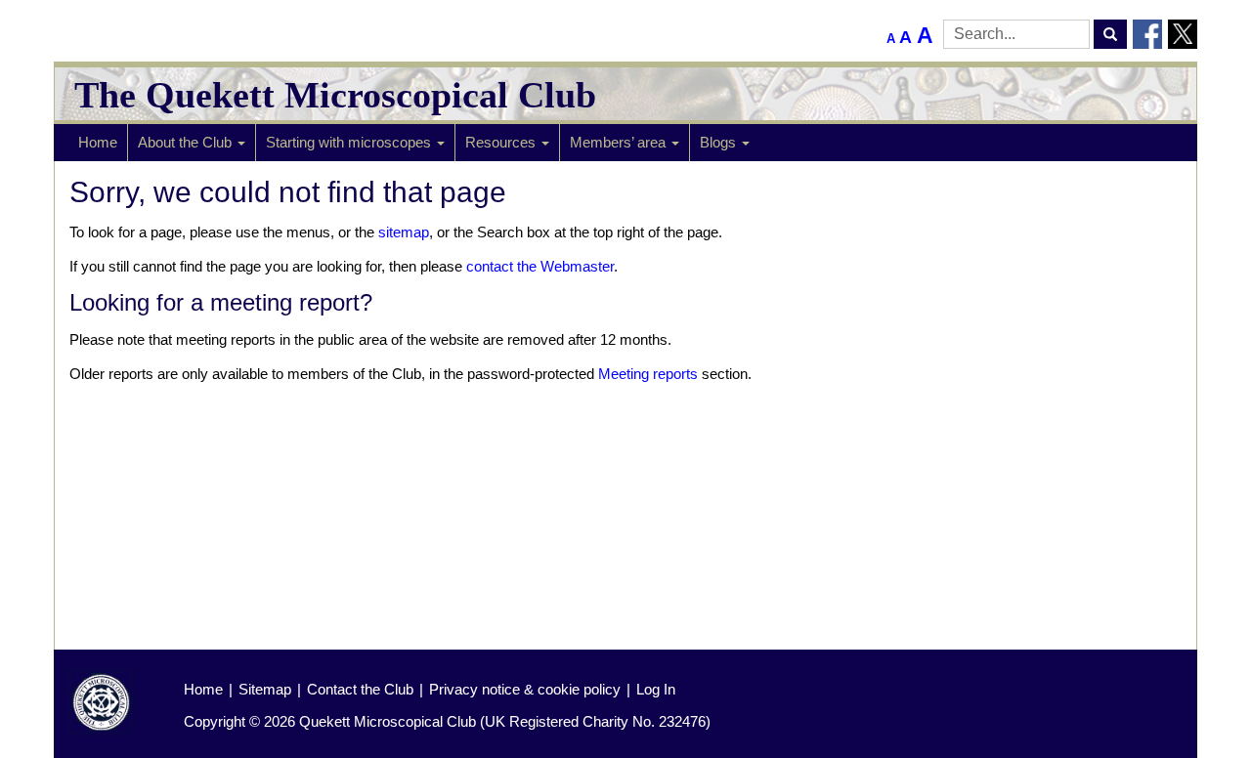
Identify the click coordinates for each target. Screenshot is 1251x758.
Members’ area (619, 142)
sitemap (403, 232)
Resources (502, 142)
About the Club (187, 142)
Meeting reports (648, 373)
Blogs (720, 142)
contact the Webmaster (540, 266)
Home (97, 142)
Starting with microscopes (350, 142)
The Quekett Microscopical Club (335, 94)
